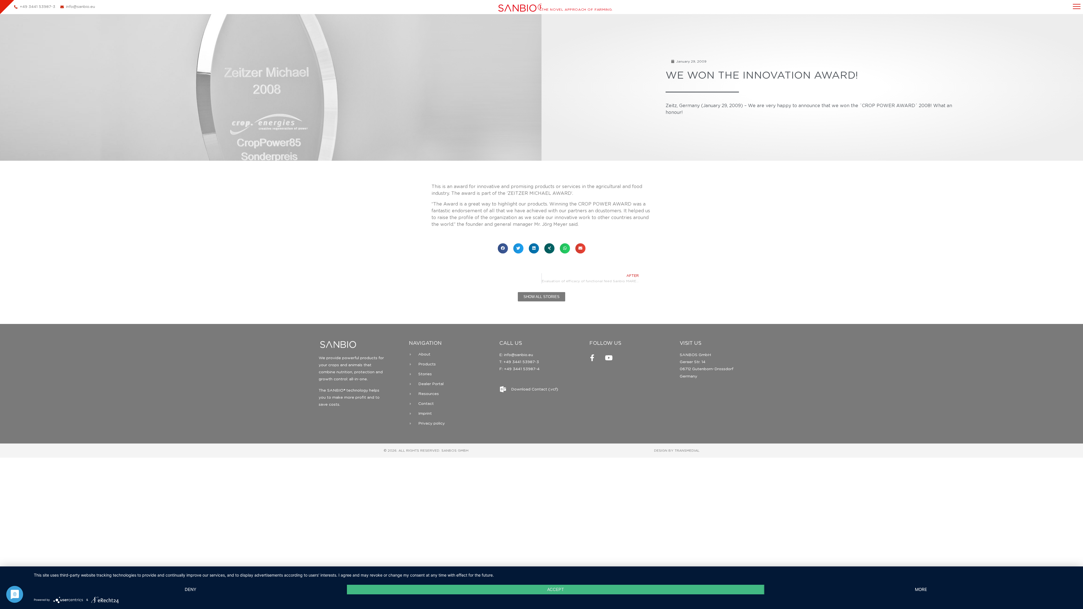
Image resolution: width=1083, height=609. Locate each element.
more (921, 589)
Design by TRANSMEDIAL (676, 450)
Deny (190, 589)
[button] (503, 248)
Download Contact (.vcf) (534, 389)
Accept (555, 589)
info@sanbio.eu (518, 355)
